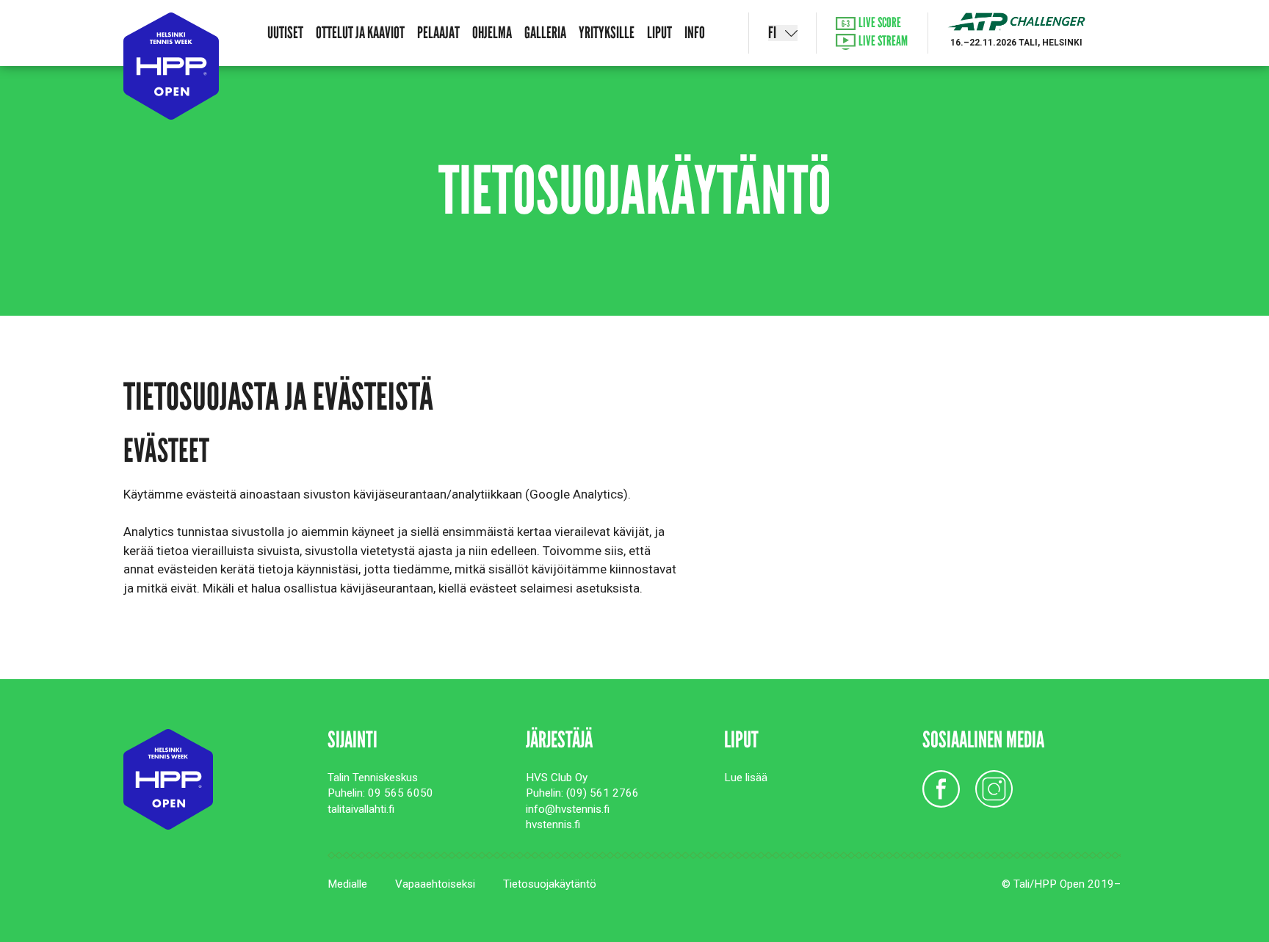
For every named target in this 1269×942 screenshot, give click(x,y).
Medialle (347, 884)
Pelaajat (438, 33)
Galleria (545, 33)
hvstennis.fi (553, 824)
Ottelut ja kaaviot (360, 33)
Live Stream (882, 41)
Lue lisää (745, 777)
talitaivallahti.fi (361, 809)
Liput (659, 33)
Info (694, 33)
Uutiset (285, 33)
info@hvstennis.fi (568, 809)
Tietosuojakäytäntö (549, 884)
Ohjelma (492, 33)
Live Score (878, 23)
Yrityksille (606, 33)
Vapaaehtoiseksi (435, 884)
